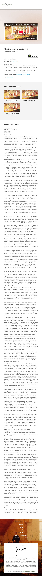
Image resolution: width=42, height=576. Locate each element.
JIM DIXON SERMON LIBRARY (21, 535)
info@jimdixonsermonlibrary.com (29, 571)
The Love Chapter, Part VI (30, 100)
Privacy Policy (22, 559)
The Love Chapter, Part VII (12, 100)
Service (11, 77)
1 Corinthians (15, 61)
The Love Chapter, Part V (12, 113)
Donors (21, 527)
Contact (21, 530)
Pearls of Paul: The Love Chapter (23, 74)
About (21, 524)
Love (8, 77)
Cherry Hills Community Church (21, 537)
